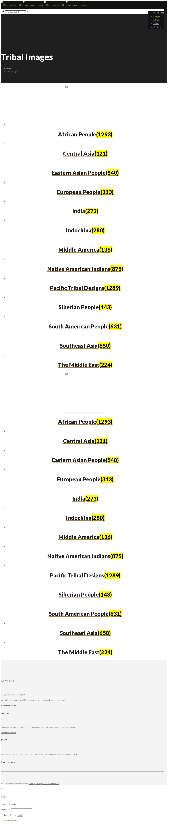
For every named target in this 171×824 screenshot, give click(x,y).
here (75, 754)
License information (50, 783)
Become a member (8, 732)
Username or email (9, 804)
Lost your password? (9, 820)
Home (8, 68)
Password (6, 809)
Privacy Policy (35, 783)
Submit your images (9, 705)
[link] (27, 12)
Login (20, 815)
